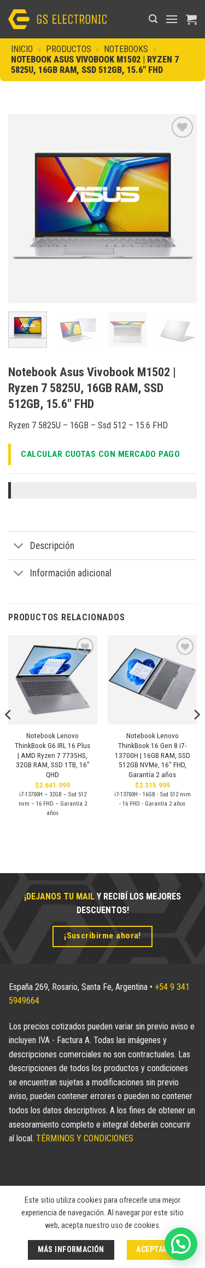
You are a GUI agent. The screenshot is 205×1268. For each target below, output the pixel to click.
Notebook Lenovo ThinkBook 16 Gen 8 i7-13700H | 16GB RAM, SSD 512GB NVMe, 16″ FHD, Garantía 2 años (152, 755)
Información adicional (71, 573)
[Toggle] (19, 547)
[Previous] (26, 209)
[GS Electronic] (57, 19)
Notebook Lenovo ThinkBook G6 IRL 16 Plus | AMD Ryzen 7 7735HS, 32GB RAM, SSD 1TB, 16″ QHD (52, 755)
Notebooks (126, 49)
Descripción (52, 545)
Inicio (22, 49)
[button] (153, 19)
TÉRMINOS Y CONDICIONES (84, 1138)
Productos (68, 49)
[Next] (179, 209)
